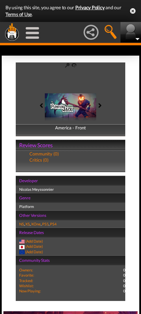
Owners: (26, 270)
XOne (36, 224)
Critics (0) (39, 160)
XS (27, 224)
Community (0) (44, 153)
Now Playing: (30, 291)
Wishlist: (26, 285)
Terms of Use (18, 14)
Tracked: (26, 280)
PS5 (45, 224)
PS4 (53, 224)
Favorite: (26, 275)
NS (21, 224)
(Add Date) (34, 241)
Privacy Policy (90, 7)
